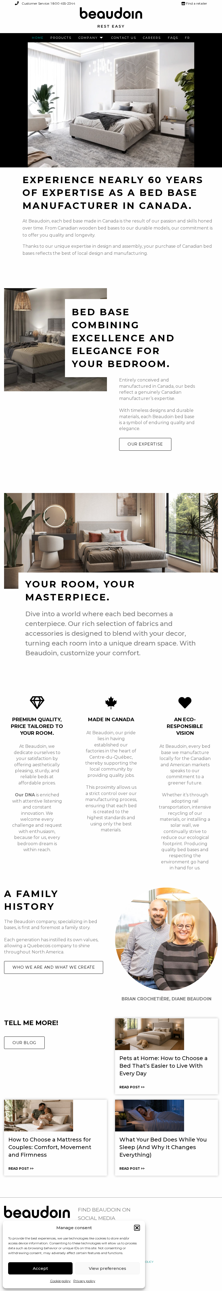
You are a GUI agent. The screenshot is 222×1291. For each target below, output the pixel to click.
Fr (187, 37)
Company (88, 37)
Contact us (123, 37)
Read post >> (132, 1087)
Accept (40, 1268)
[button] (137, 1227)
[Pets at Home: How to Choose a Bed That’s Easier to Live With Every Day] (149, 1033)
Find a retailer (196, 3)
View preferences (107, 1268)
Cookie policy (60, 1281)
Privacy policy (84, 1281)
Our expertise (145, 444)
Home (38, 37)
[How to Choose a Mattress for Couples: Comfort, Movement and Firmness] (38, 1115)
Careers (152, 37)
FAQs (173, 37)
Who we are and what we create (53, 967)
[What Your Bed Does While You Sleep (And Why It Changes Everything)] (149, 1115)
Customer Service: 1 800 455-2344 (48, 3)
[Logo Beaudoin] (111, 20)
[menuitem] (37, 37)
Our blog (24, 1042)
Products (60, 37)
